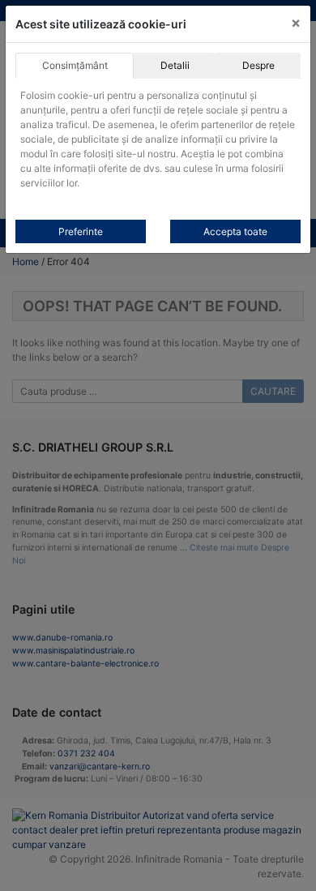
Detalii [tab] (175, 65)
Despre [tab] (258, 65)
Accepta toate (235, 231)
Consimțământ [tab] (75, 65)
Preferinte (80, 231)
